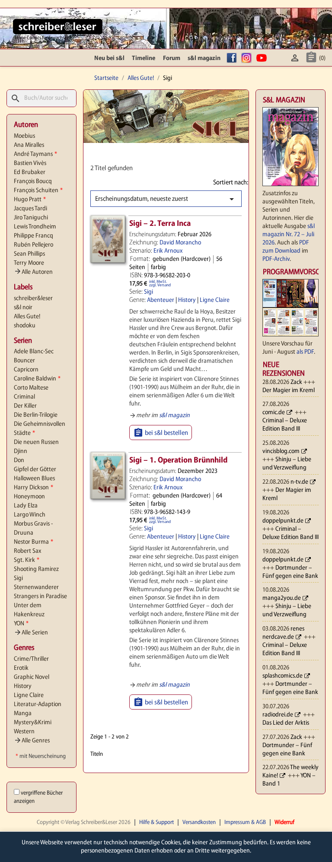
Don (19, 460)
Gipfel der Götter (35, 469)
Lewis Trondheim (35, 227)
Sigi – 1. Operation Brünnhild (178, 460)
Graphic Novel (31, 677)
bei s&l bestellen (160, 433)
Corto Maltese (31, 388)
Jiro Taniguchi (31, 218)
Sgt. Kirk (26, 560)
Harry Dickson (33, 488)
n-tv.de (299, 482)
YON (21, 624)
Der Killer (25, 406)
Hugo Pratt (30, 199)
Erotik (21, 668)
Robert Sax (27, 551)
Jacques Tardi (30, 209)
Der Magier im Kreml (288, 390)
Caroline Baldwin (37, 379)
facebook (233, 58)
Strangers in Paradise (40, 596)
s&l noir (23, 307)
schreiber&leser (33, 298)
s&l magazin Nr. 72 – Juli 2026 (288, 234)
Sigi (18, 578)
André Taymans (35, 154)
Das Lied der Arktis (285, 723)
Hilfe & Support (156, 822)
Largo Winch (29, 515)
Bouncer (24, 361)
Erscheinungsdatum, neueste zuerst (166, 199)
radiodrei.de (277, 715)
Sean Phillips (29, 254)
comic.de (273, 412)
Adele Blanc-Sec (34, 352)
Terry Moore (29, 263)
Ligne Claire (29, 695)
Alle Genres (32, 741)
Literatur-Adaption (37, 704)
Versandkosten (199, 822)
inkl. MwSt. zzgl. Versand (160, 283)
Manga (23, 713)
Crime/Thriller (31, 659)
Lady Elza (26, 506)
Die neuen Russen (36, 442)
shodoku (24, 326)
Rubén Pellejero (33, 245)
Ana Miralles (29, 145)
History (23, 686)
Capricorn (26, 370)
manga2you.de (281, 598)
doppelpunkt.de (282, 521)
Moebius (24, 136)
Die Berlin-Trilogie (35, 415)
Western (24, 732)
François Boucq (33, 181)
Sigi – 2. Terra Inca (160, 224)
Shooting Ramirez (36, 569)
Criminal (24, 397)
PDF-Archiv (276, 259)
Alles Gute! (27, 317)
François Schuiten (38, 190)
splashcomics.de (282, 676)
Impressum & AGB (245, 822)
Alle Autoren (33, 272)
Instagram (248, 58)
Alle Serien (31, 633)
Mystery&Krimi (32, 722)
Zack (296, 382)
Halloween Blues (34, 478)
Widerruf (284, 822)
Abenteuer (160, 300)
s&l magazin (204, 58)
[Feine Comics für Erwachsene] (57, 26)
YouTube (263, 58)
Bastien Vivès (30, 163)
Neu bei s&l (109, 58)
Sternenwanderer (36, 587)
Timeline (143, 58)
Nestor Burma (33, 542)
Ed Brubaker (29, 172)
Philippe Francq (33, 236)
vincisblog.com (281, 451)
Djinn (20, 451)
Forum (171, 58)
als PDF (305, 352)
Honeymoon (29, 497)
